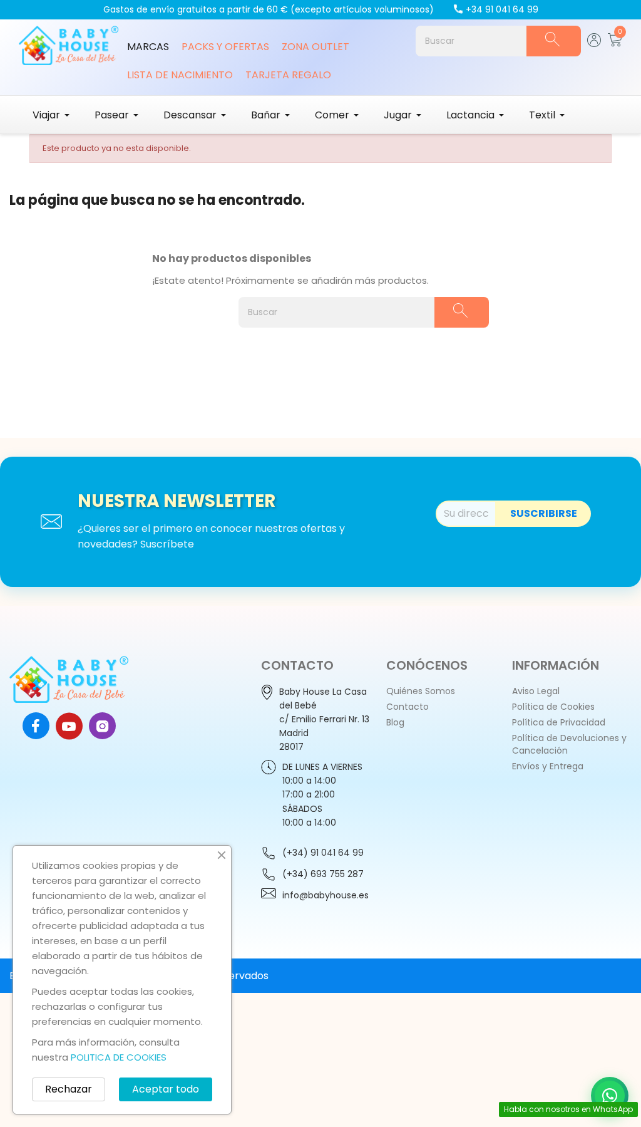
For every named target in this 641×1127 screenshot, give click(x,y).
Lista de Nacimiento (180, 75)
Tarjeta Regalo (288, 75)
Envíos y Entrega (547, 766)
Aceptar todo (165, 1089)
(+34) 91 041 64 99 (323, 852)
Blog (395, 722)
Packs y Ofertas (225, 46)
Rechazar (68, 1089)
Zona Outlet (315, 46)
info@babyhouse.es (325, 895)
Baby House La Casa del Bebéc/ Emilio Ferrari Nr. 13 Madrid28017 (324, 719)
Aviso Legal (536, 691)
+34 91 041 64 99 (502, 9)
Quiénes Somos (420, 691)
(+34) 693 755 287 (323, 874)
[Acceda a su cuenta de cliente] (594, 43)
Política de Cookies (553, 706)
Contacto (407, 706)
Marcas (148, 46)
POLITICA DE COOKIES (119, 1057)
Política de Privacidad (558, 722)
